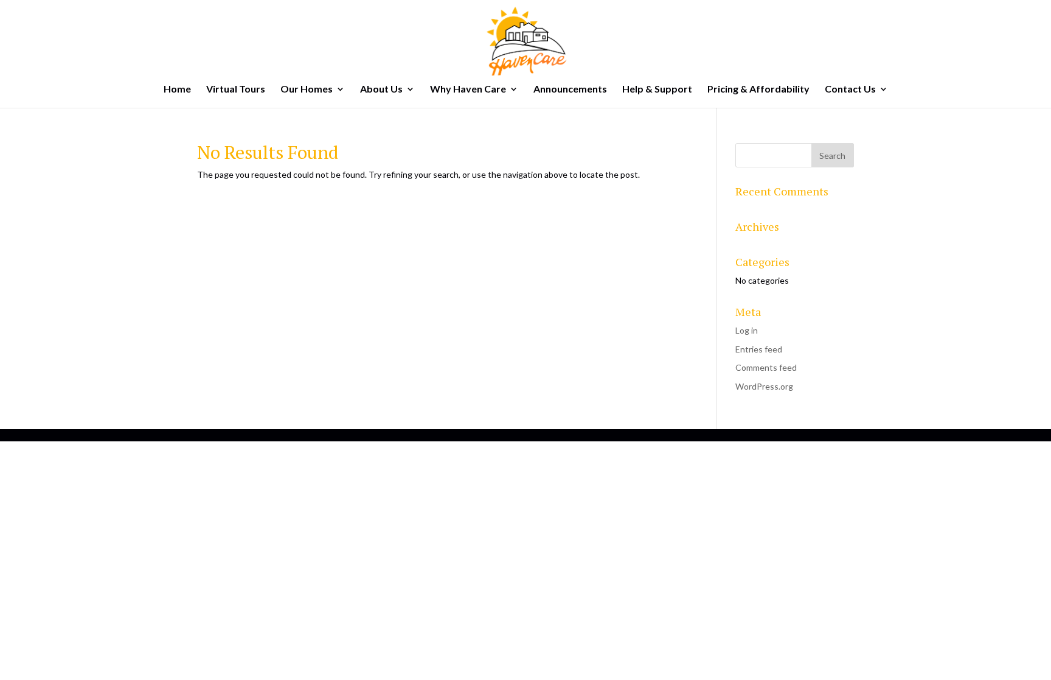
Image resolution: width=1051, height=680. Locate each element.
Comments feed (766, 367)
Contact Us (850, 89)
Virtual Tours (235, 89)
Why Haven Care (468, 89)
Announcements (570, 89)
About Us (381, 89)
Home (177, 89)
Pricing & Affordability (758, 89)
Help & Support (657, 89)
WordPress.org (764, 386)
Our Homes (306, 89)
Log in (746, 330)
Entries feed (758, 349)
